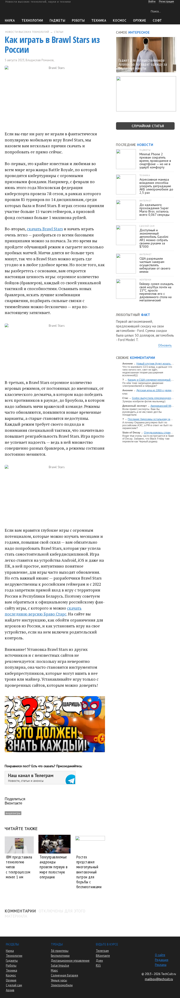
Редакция (161, 960)
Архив (10, 990)
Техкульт (26, 10)
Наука (10, 21)
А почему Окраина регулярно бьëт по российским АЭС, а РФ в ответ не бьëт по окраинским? (147, 425)
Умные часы (59, 980)
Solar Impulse (60, 966)
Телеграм (102, 951)
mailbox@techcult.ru (159, 979)
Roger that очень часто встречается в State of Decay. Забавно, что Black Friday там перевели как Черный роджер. (148, 438)
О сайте (160, 955)
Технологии (32, 21)
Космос (120, 21)
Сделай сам (14, 985)
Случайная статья (148, 126)
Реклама (160, 965)
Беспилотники (60, 956)
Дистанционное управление (70, 961)
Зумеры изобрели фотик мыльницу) (143, 401)
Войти (151, 1)
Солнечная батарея (64, 975)
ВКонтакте (103, 956)
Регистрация (166, 1)
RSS (98, 966)
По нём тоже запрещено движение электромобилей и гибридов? (142, 384)
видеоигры (13, 813)
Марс (54, 970)
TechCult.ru (168, 974)
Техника (98, 21)
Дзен (99, 961)
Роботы (78, 21)
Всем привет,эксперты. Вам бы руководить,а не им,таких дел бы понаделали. (142, 412)
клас (125, 393)
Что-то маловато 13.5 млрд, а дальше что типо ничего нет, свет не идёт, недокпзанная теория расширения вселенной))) (147, 371)
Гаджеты (57, 21)
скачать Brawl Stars (45, 228)
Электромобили (62, 985)
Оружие (139, 21)
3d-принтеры (59, 951)
